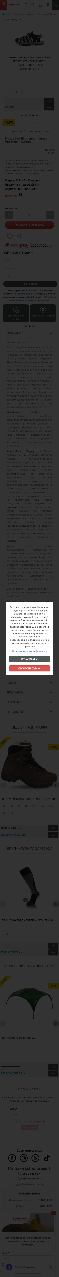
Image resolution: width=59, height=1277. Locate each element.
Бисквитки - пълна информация (29, 651)
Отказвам (28, 659)
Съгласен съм (28, 668)
